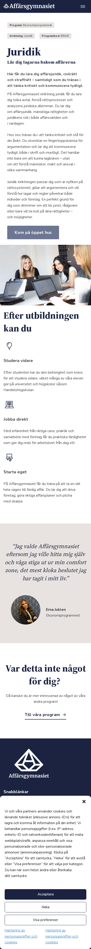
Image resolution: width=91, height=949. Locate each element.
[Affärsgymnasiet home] (29, 6)
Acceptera (46, 894)
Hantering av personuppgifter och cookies (21, 936)
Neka (45, 907)
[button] (84, 801)
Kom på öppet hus (33, 232)
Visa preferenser (45, 920)
